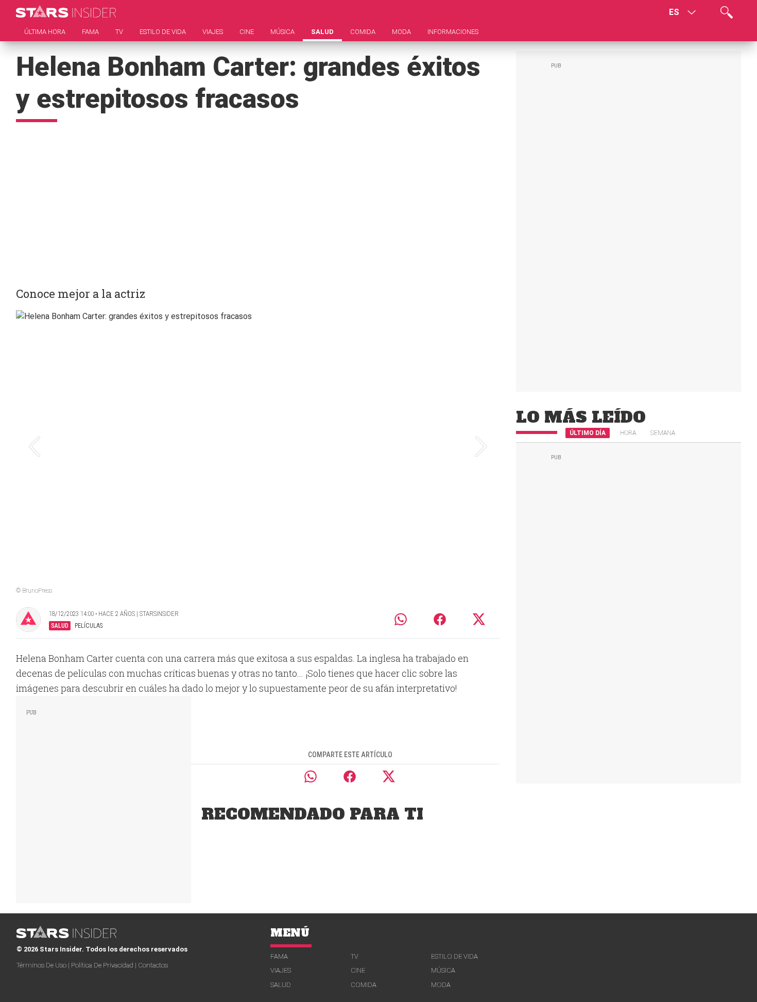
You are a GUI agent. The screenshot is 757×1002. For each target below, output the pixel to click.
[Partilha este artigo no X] (479, 619)
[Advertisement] (258, 199)
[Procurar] (726, 12)
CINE (358, 970)
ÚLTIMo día (588, 433)
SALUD (280, 985)
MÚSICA (443, 970)
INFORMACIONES (452, 32)
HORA (628, 433)
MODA (441, 985)
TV (354, 956)
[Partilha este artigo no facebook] (440, 619)
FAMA (279, 956)
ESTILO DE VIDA (454, 956)
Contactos (153, 965)
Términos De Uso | (43, 965)
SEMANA (662, 433)
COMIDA (363, 985)
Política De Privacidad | (104, 965)
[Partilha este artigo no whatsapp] (400, 619)
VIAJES (280, 970)
